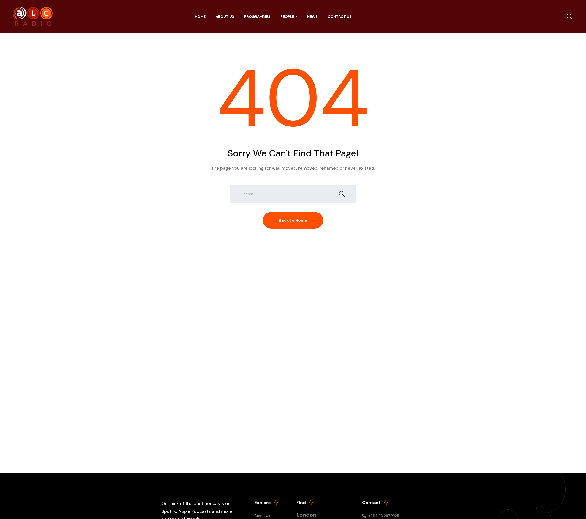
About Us (225, 16)
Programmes (257, 16)
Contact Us (340, 16)
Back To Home (293, 220)
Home (200, 16)
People (287, 16)
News (312, 16)
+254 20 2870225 (384, 515)
